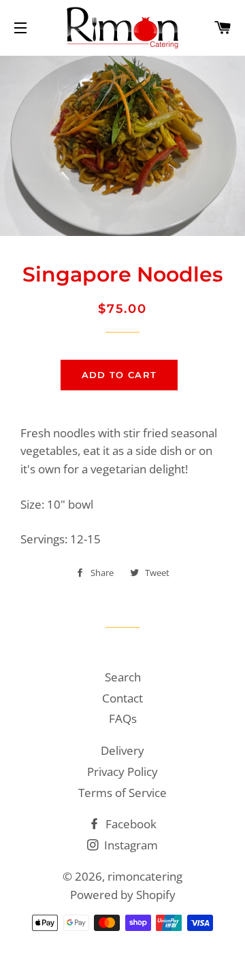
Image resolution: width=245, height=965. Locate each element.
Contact (122, 698)
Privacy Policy (122, 771)
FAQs (123, 718)
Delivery (122, 750)
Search (123, 677)
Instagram (129, 845)
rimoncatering (145, 876)
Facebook (130, 824)
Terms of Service (122, 792)
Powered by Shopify (123, 894)
